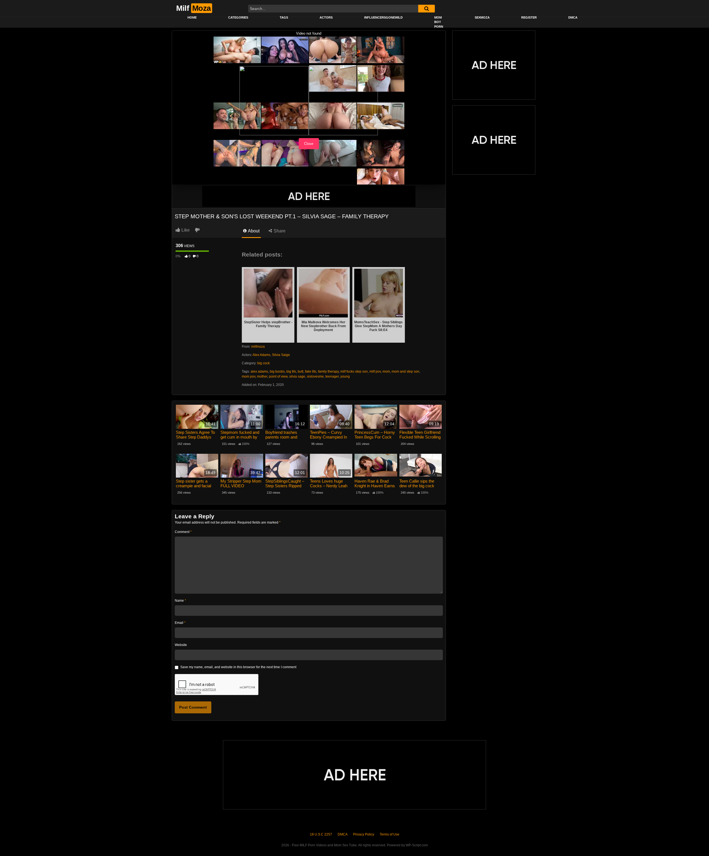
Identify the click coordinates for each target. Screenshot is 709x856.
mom (386, 371)
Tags (284, 17)
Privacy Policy (363, 834)
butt (300, 371)
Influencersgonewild (383, 17)
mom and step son (405, 371)
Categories (238, 17)
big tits (291, 371)
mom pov (248, 376)
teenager (332, 376)
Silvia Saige (281, 355)
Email (180, 623)
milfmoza (258, 346)
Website (181, 645)
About (253, 231)
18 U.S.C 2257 (321, 834)
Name (180, 601)
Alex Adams (261, 355)
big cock (263, 363)
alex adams (259, 371)
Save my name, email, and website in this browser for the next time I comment (238, 667)
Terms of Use (389, 834)
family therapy (328, 371)
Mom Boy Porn (438, 22)
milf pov (375, 371)
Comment (183, 532)
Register (529, 17)
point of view (278, 376)
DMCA (572, 17)
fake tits (310, 371)
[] (426, 8)
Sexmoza (482, 17)
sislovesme (315, 376)
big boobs (277, 371)
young (345, 376)
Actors (326, 17)
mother (262, 376)
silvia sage (297, 376)
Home (192, 17)
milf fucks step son (354, 371)
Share (279, 231)
